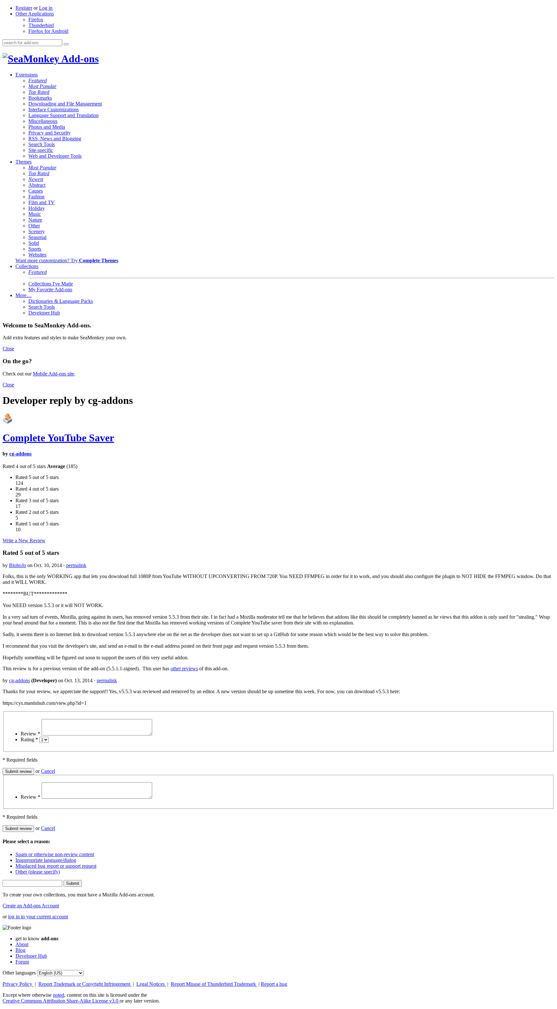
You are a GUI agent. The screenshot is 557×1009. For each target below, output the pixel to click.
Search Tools (41, 144)
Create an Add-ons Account (31, 905)
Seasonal (37, 237)
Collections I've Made (50, 283)
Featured (37, 80)
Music (34, 214)
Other (34, 225)
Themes (23, 162)
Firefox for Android (48, 31)
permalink (76, 565)
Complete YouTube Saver (58, 438)
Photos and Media (46, 127)
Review (30, 733)
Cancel (48, 771)
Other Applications (34, 13)
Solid (33, 243)
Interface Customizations (53, 109)
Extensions (26, 74)
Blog (20, 950)
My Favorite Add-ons (50, 289)
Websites (37, 254)
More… (23, 295)
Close (8, 348)
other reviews (184, 668)
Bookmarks (40, 98)
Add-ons (79, 59)
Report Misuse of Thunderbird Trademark (214, 984)
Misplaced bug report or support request (55, 866)
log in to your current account (38, 916)
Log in (46, 8)
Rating (29, 739)
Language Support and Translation (63, 115)
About (21, 944)
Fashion (36, 196)
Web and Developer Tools (55, 156)
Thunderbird (41, 25)
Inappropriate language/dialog (45, 860)
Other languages (19, 972)
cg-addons (20, 453)
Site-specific (40, 150)
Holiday (36, 208)
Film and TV (41, 202)
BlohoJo (17, 565)
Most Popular (42, 86)
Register (23, 8)
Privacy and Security (49, 132)
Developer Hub (44, 312)
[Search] (66, 44)
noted (58, 995)
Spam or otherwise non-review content (54, 854)
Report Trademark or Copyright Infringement (85, 984)
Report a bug (274, 984)
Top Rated (38, 92)
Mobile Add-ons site (53, 373)
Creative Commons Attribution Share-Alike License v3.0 (61, 1001)
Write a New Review (24, 540)
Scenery (36, 231)
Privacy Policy (18, 984)
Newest (35, 179)
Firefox (35, 19)
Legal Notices (151, 984)
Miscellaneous (42, 121)
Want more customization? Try (66, 260)
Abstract (36, 185)
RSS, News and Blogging (54, 138)
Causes (35, 191)
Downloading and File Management (65, 103)
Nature (35, 220)
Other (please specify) (37, 871)
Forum (22, 961)
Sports (34, 249)
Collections (26, 266)
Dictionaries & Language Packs (60, 301)
